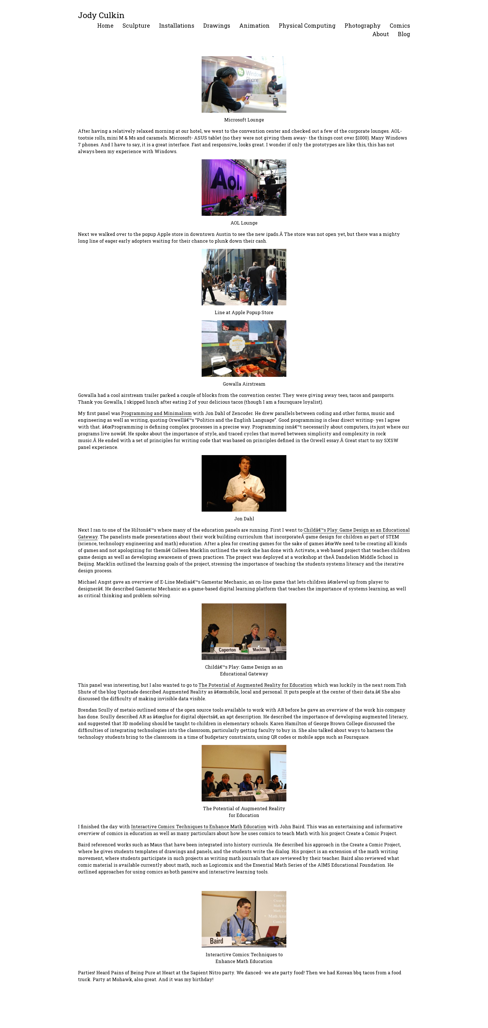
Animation (254, 25)
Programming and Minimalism (156, 413)
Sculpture (136, 25)
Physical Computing (307, 25)
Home (105, 25)
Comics (400, 25)
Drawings (216, 25)
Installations (176, 25)
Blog (404, 34)
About (380, 34)
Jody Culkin (101, 15)
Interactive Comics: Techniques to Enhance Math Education (198, 826)
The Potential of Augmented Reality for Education (255, 685)
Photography (363, 25)
